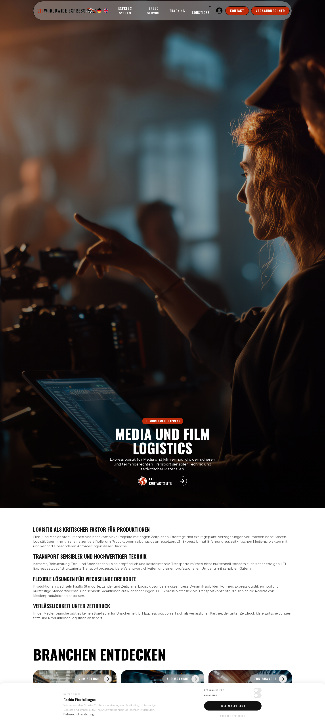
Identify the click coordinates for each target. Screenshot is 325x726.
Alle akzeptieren (233, 705)
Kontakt (237, 10)
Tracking (177, 10)
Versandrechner (270, 10)
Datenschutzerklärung (78, 714)
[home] (67, 10)
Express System (125, 10)
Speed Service (153, 10)
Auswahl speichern (232, 716)
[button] (200, 11)
